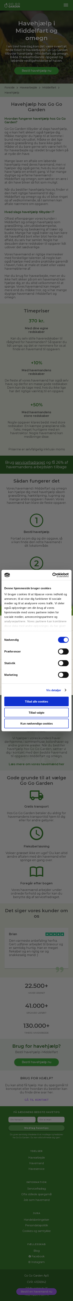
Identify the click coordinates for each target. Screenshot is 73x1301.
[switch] (63, 652)
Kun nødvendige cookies (36, 723)
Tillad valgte (36, 712)
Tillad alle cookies (36, 701)
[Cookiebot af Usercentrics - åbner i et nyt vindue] (52, 574)
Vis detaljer (53, 690)
